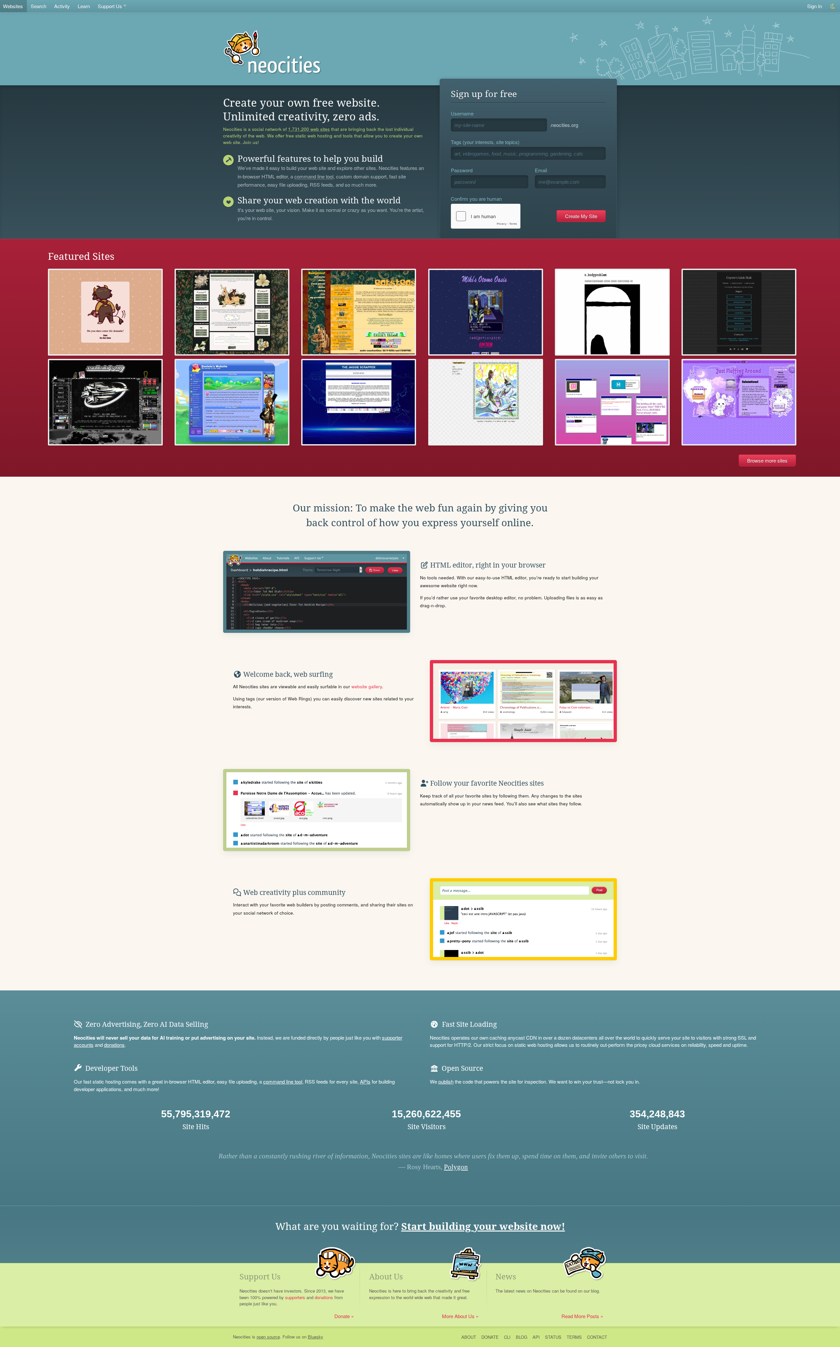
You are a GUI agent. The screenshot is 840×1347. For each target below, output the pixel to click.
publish (445, 1081)
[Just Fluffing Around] (739, 402)
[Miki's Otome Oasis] (485, 312)
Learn (84, 6)
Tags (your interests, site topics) (485, 141)
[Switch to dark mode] (833, 6)
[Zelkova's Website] (105, 312)
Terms (574, 1337)
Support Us (110, 6)
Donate (342, 1316)
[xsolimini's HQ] (105, 402)
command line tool (313, 176)
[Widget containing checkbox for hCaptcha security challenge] (485, 216)
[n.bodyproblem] (612, 312)
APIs (365, 1081)
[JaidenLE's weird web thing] (612, 402)
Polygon (456, 1167)
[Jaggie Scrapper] (358, 402)
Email (541, 170)
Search (38, 6)
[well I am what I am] (232, 312)
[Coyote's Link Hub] (739, 312)
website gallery (366, 686)
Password (461, 170)
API (536, 1337)
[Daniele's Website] (232, 402)
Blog (521, 1337)
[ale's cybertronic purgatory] (358, 312)
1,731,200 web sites (309, 129)
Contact (597, 1337)
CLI (507, 1337)
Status (553, 1337)
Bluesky (315, 1337)
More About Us (458, 1316)
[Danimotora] (485, 402)
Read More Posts (580, 1316)
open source (268, 1337)
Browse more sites (767, 460)
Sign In (814, 6)
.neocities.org (564, 124)
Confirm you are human (476, 198)
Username (462, 113)
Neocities (242, 1337)
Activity (62, 6)
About (468, 1337)
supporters (295, 1297)
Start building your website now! (483, 1226)
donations (114, 1044)
